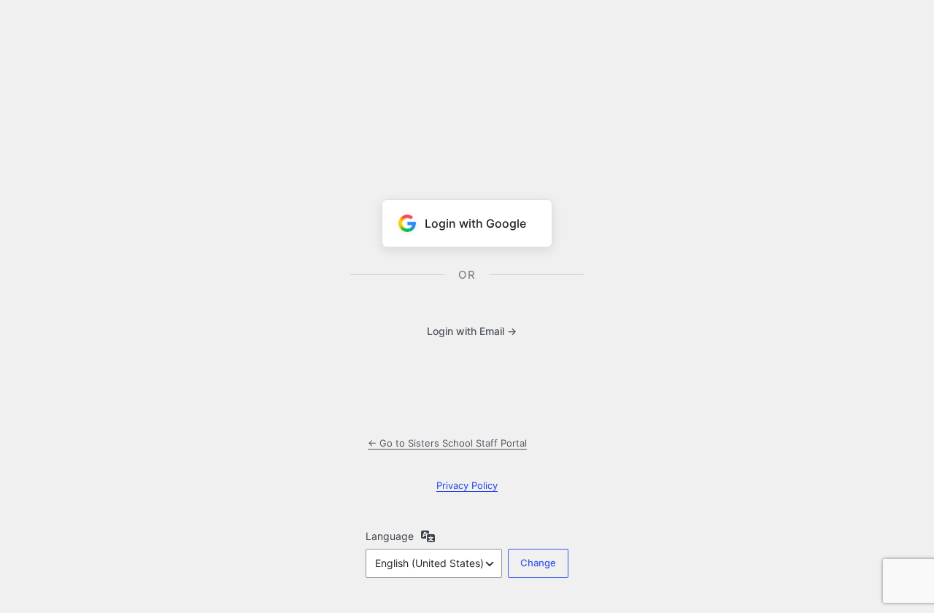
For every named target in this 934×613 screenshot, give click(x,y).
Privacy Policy (467, 485)
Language (390, 536)
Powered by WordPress (467, 93)
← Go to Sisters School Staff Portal (447, 443)
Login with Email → (472, 331)
